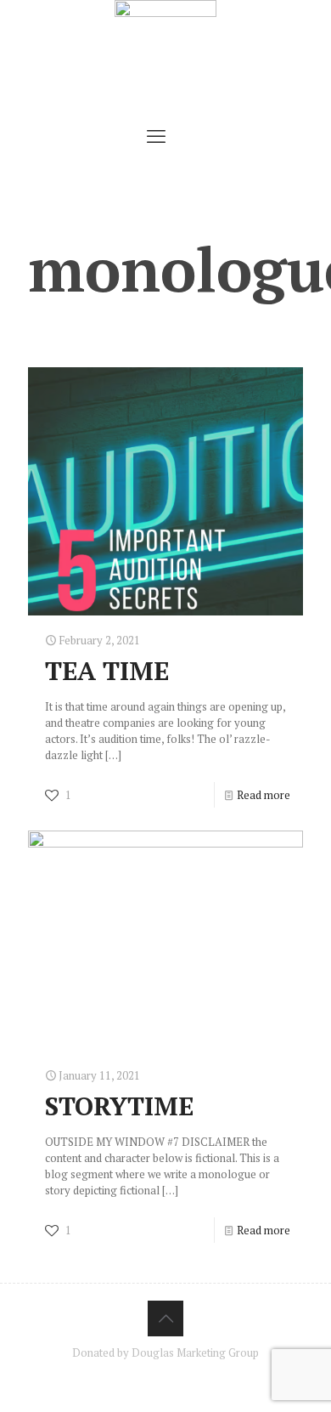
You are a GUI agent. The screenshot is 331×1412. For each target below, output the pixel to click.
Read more (263, 794)
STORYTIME (119, 1106)
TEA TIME (107, 671)
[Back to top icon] (165, 1318)
